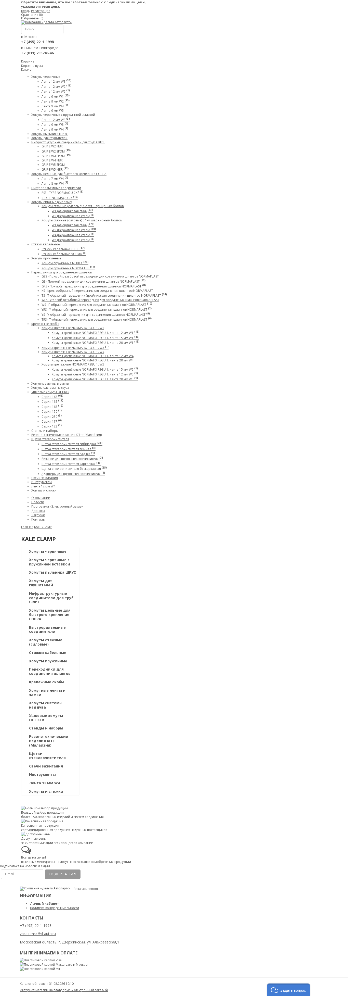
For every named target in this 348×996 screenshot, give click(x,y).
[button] (288, 990)
